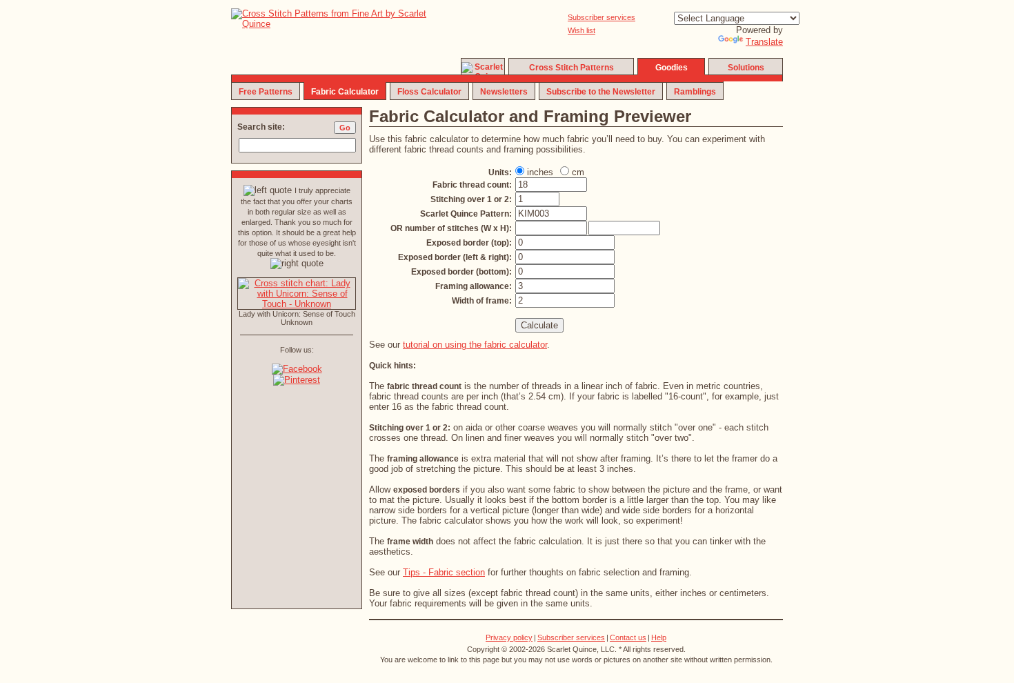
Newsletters (504, 92)
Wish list (581, 30)
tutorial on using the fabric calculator (475, 344)
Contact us (628, 637)
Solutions (746, 67)
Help (658, 637)
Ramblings (695, 92)
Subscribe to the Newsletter (600, 92)
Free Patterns (265, 92)
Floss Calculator (429, 92)
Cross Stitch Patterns (571, 67)
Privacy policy (509, 637)
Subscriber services (601, 17)
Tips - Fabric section (444, 572)
